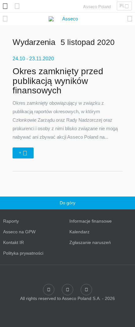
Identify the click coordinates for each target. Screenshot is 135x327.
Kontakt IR (13, 242)
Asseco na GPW (19, 232)
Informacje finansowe (90, 221)
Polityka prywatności (23, 253)
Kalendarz (79, 232)
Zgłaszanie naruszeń (90, 242)
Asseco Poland (97, 6)
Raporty (11, 221)
